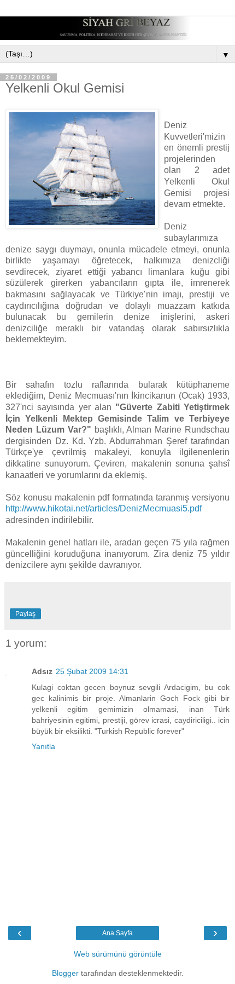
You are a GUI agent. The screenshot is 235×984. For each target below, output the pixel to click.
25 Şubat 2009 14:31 (92, 671)
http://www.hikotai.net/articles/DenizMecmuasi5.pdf (103, 508)
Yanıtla (43, 746)
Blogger (65, 973)
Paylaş (25, 614)
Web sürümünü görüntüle (118, 954)
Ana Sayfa (117, 933)
